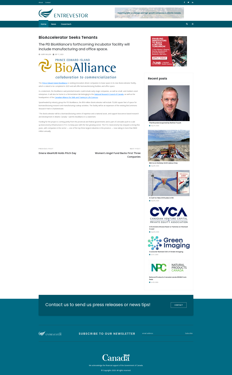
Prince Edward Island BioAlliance (54, 83)
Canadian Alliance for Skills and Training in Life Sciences (76, 97)
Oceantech (66, 24)
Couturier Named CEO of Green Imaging (166, 252)
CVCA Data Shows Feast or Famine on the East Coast (168, 228)
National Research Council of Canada (108, 94)
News (53, 24)
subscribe (189, 333)
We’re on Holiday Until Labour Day (163, 163)
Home (43, 24)
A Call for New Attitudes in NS (161, 198)
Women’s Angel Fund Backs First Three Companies (118, 153)
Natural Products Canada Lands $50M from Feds (167, 278)
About (41, 2)
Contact (48, 2)
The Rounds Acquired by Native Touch (165, 123)
